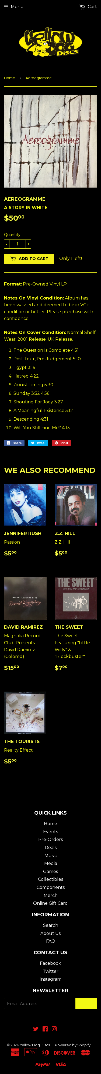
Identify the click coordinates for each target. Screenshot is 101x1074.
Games (50, 871)
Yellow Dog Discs (35, 1045)
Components (51, 887)
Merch (51, 895)
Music (50, 855)
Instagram (50, 979)
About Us (50, 933)
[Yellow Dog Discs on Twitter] (36, 1029)
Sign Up (86, 1004)
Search (50, 925)
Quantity (12, 234)
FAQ (50, 941)
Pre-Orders (50, 839)
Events (50, 831)
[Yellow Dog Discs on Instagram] (54, 1029)
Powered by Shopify (72, 1045)
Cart (92, 6)
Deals (51, 847)
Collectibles (50, 879)
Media (50, 863)
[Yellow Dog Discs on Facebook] (45, 1029)
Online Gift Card (50, 903)
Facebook (50, 963)
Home (9, 78)
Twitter (50, 971)
